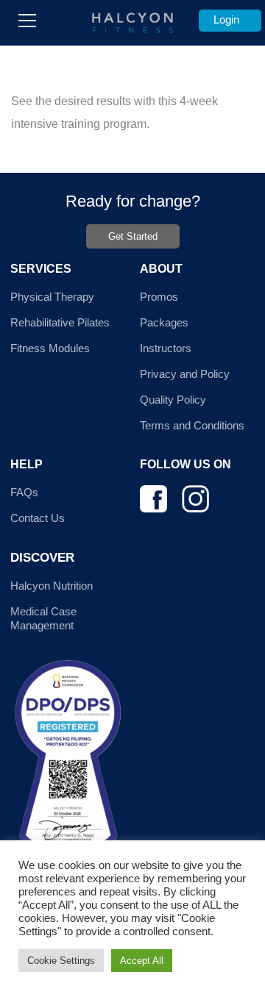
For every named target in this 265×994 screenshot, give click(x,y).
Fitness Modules (50, 348)
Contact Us (37, 518)
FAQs (24, 492)
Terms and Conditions (192, 425)
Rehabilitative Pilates (60, 322)
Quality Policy (173, 399)
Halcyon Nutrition (51, 585)
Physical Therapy (52, 296)
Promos (159, 296)
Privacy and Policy (185, 374)
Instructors (165, 348)
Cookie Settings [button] (61, 960)
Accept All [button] (141, 960)
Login (226, 19)
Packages (164, 322)
